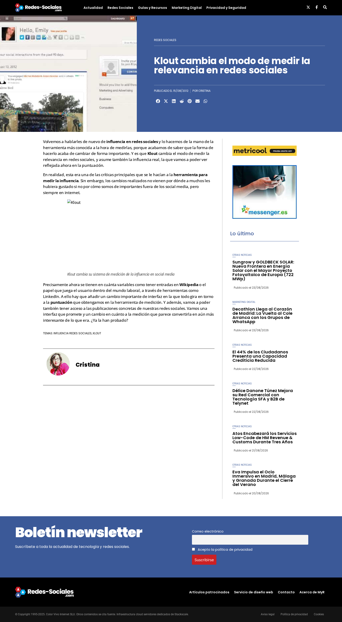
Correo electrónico (208, 531)
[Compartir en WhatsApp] (205, 101)
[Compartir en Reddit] (182, 101)
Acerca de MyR (312, 592)
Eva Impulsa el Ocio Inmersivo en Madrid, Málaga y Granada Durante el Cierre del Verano (264, 478)
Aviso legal (268, 614)
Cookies (319, 614)
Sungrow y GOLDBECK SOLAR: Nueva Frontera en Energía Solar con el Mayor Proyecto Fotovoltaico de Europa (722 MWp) (263, 270)
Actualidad (93, 7)
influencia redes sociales (73, 333)
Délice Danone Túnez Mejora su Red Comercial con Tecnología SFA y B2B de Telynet (262, 397)
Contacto (286, 592)
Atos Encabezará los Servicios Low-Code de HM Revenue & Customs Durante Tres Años (264, 438)
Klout (97, 333)
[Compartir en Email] (197, 101)
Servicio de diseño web (253, 592)
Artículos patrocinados (209, 592)
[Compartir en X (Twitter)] (166, 101)
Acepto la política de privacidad (224, 549)
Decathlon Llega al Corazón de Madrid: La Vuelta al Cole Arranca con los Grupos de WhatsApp (262, 315)
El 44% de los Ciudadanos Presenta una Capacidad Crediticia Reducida (260, 356)
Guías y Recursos (152, 7)
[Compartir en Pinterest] (190, 101)
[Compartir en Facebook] (158, 101)
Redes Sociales (120, 7)
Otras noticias (242, 255)
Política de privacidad (294, 614)
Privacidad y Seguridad (226, 7)
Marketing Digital (187, 7)
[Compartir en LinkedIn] (174, 101)
